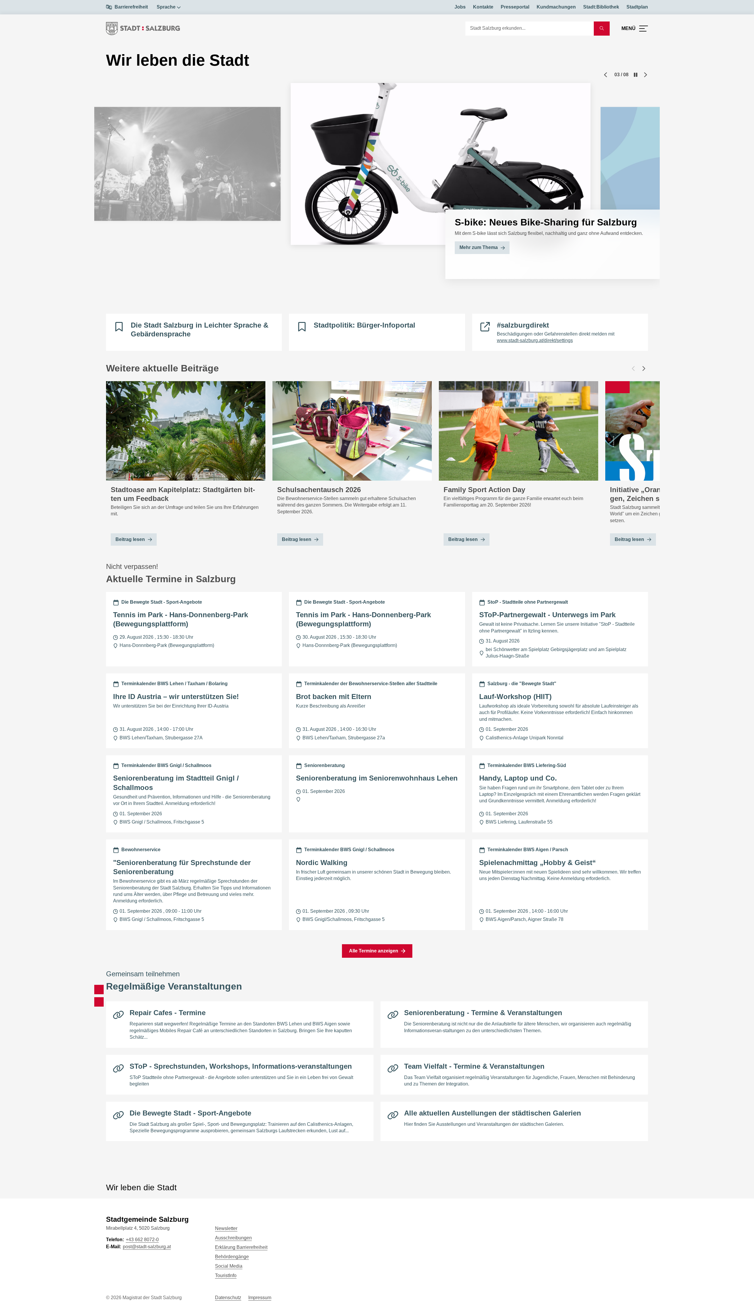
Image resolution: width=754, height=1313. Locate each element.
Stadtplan (637, 6)
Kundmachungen (556, 6)
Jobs (460, 6)
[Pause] (636, 75)
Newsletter (226, 1228)
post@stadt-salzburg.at (147, 1246)
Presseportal (515, 6)
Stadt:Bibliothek (601, 6)
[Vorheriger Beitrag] (633, 368)
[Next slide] (645, 74)
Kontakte (483, 6)
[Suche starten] (602, 28)
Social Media (228, 1266)
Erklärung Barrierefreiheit (241, 1247)
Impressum (259, 1297)
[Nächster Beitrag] (644, 368)
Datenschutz (228, 1297)
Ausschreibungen (233, 1237)
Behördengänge (232, 1256)
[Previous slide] (605, 74)
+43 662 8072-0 (142, 1239)
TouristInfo (226, 1275)
